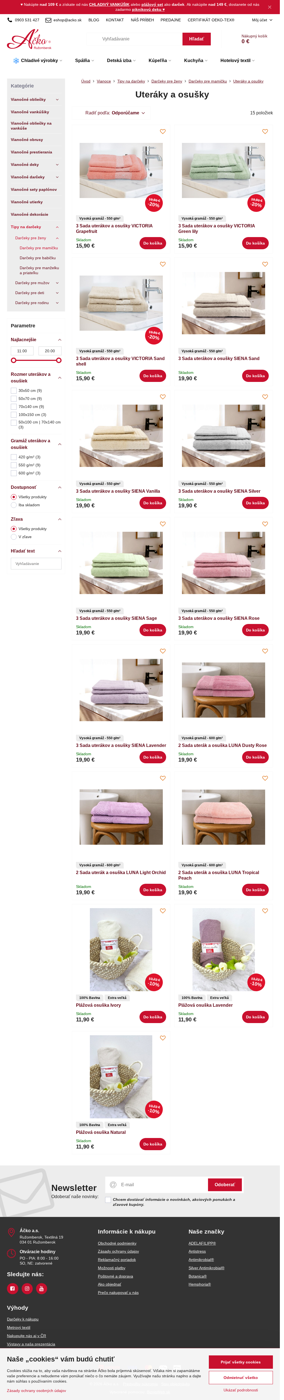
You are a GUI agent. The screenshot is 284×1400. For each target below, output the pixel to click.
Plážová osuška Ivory (98, 1005)
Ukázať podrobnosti (241, 1390)
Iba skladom (29, 505)
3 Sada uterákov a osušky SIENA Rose (219, 618)
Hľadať (196, 39)
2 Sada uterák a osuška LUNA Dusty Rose (222, 745)
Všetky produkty (33, 497)
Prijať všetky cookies (241, 1362)
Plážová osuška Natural (101, 1132)
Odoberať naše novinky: (74, 1196)
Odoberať (225, 1184)
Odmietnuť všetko (241, 1377)
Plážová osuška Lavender (205, 1005)
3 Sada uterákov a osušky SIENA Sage (116, 618)
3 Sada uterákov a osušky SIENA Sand (219, 358)
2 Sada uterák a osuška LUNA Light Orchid (121, 872)
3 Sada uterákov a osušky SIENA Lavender (121, 745)
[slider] (13, 360)
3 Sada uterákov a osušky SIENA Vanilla (118, 491)
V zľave (25, 537)
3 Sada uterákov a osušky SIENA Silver (219, 491)
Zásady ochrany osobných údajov (36, 1390)
